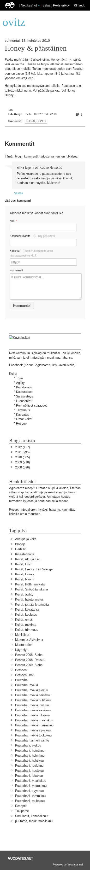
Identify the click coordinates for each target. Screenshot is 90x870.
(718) (22, 462)
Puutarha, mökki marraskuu (34, 725)
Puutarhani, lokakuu (29, 775)
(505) (22, 457)
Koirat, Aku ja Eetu (28, 559)
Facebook (16, 365)
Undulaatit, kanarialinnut (31, 816)
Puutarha (21, 680)
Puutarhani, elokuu (28, 745)
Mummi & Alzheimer (29, 640)
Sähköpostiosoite (32, 236)
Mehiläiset (22, 634)
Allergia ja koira (25, 539)
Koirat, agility (24, 594)
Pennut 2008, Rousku (30, 660)
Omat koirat (24, 419)
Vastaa (18, 193)
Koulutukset (24, 392)
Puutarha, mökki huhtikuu (33, 700)
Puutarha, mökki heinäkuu (33, 695)
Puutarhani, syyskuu (29, 791)
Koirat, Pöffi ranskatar (30, 584)
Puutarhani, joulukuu (29, 765)
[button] (39, 5)
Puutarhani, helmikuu (29, 755)
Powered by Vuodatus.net (68, 864)
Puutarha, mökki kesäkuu (33, 710)
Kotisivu (31, 253)
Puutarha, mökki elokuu (31, 690)
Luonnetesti (24, 401)
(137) (22, 447)
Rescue (21, 423)
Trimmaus (23, 410)
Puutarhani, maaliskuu (30, 780)
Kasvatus (22, 414)
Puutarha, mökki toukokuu (33, 735)
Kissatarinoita (24, 554)
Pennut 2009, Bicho (28, 665)
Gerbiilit (20, 549)
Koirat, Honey (36, 121)
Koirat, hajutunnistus (29, 599)
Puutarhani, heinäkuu (29, 750)
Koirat (13, 373)
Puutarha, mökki (26, 685)
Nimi (13, 221)
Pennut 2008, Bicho (28, 655)
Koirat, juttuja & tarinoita (32, 604)
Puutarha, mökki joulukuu (32, 705)
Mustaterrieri (23, 645)
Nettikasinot (29, 5)
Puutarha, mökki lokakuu (32, 715)
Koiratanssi (24, 387)
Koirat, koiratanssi (27, 609)
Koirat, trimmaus (26, 629)
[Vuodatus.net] (20, 858)
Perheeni (21, 670)
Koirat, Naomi (24, 579)
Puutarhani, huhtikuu (29, 760)
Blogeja (20, 544)
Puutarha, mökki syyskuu (33, 730)
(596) (22, 467)
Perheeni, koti (24, 675)
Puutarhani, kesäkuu (29, 770)
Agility (20, 383)
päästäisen (12, 68)
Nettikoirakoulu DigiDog (25, 353)
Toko (19, 378)
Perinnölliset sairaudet (31, 405)
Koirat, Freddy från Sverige (34, 569)
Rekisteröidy (61, 5)
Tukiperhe (22, 811)
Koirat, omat (23, 619)
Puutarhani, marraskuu (31, 786)
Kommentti (16, 270)
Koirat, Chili (23, 564)
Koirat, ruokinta (25, 624)
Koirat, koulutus (26, 614)
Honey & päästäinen (36, 48)
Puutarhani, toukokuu (30, 801)
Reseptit (21, 806)
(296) (22, 452)
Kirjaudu (79, 5)
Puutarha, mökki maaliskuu (34, 720)
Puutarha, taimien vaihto (32, 740)
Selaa (46, 5)
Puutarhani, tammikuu (30, 796)
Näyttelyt (21, 650)
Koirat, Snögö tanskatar (31, 589)
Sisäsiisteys (24, 396)
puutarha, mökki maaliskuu (34, 821)
